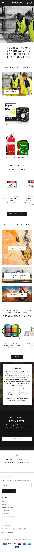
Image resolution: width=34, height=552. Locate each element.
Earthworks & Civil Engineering (17, 276)
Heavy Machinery (17, 295)
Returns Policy (6, 504)
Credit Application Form (8, 516)
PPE (7, 124)
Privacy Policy (6, 510)
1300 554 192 (6, 525)
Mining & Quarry (17, 248)
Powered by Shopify (23, 539)
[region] (17, 459)
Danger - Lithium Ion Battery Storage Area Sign (11, 198)
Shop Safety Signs (17, 213)
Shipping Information (8, 507)
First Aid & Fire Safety (15, 157)
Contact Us (5, 501)
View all (17, 356)
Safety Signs (11, 91)
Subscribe (17, 438)
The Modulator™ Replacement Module (11, 344)
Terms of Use (5, 513)
